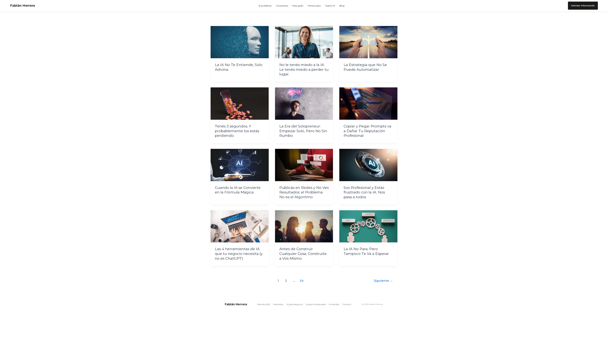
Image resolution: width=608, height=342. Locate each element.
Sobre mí (330, 5)
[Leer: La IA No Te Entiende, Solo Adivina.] (240, 42)
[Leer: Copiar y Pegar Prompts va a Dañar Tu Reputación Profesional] (368, 103)
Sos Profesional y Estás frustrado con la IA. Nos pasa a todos (364, 192)
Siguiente (383, 280)
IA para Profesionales (316, 304)
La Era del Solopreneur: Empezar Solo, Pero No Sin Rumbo (303, 131)
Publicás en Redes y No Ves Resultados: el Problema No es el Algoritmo (304, 192)
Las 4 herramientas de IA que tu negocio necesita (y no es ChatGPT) (239, 254)
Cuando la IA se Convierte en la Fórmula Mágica (238, 190)
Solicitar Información (583, 5)
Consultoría (282, 5)
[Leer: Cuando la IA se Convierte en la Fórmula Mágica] (240, 164)
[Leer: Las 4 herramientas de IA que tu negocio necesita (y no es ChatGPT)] (240, 226)
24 (302, 280)
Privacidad (334, 304)
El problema (265, 5)
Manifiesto (278, 304)
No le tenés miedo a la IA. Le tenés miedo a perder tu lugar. (304, 69)
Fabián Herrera (22, 5)
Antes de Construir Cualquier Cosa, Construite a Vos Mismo (303, 254)
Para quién (297, 5)
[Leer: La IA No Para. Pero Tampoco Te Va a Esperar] (368, 226)
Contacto (346, 304)
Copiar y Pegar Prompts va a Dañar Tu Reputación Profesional (367, 131)
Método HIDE (263, 304)
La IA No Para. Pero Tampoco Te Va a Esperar (366, 251)
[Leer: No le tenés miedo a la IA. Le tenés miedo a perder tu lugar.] (304, 42)
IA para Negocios (295, 304)
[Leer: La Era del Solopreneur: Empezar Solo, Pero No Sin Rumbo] (304, 103)
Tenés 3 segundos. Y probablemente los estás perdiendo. (237, 131)
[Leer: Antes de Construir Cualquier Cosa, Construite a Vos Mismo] (304, 226)
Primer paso (314, 5)
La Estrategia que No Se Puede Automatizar (365, 67)
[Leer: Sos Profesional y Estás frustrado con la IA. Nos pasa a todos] (368, 164)
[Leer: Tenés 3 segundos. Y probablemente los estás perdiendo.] (240, 103)
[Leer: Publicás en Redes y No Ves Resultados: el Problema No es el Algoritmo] (304, 164)
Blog (341, 5)
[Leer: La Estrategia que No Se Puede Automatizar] (368, 42)
